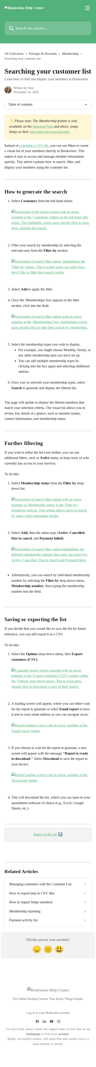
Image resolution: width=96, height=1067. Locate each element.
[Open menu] (87, 8)
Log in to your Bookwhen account (48, 1013)
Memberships (70, 53)
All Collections (13, 53)
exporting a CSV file (33, 145)
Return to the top (45, 834)
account (63, 1034)
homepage (33, 1034)
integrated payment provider (49, 132)
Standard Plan (43, 126)
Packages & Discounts (43, 53)
